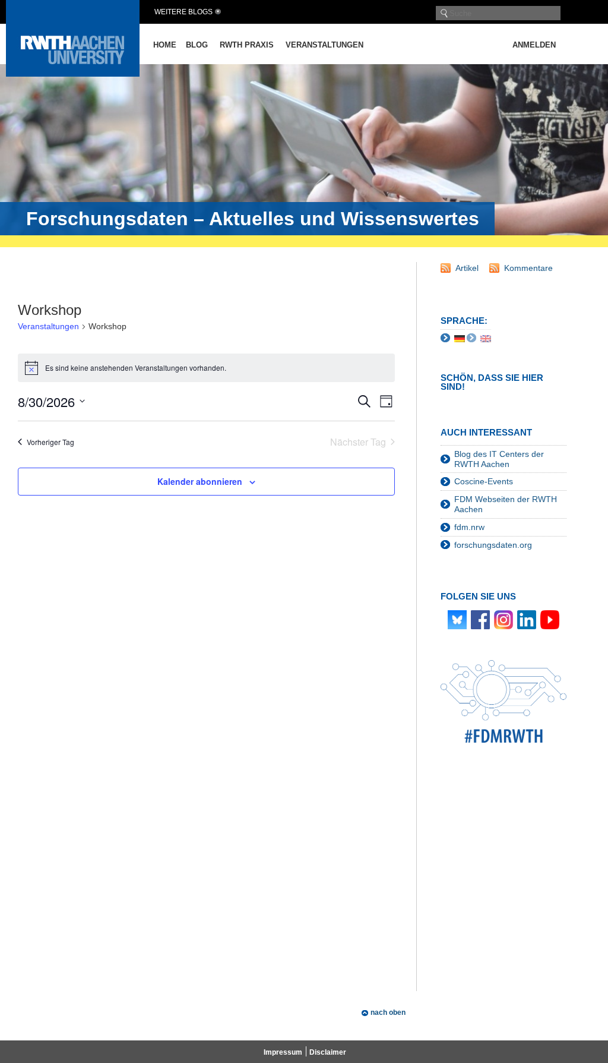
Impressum (283, 1052)
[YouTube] (549, 618)
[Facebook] (480, 618)
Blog (197, 44)
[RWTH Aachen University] (73, 73)
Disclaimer (327, 1052)
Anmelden (534, 44)
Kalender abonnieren (199, 481)
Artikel (467, 268)
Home (164, 44)
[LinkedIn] (526, 618)
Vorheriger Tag (50, 442)
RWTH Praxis (247, 44)
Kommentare (528, 268)
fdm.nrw (469, 527)
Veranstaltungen (324, 44)
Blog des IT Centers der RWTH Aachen (499, 459)
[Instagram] (503, 618)
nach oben (388, 1012)
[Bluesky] (457, 618)
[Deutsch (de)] (459, 338)
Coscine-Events (483, 481)
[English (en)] (485, 338)
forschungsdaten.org (493, 545)
